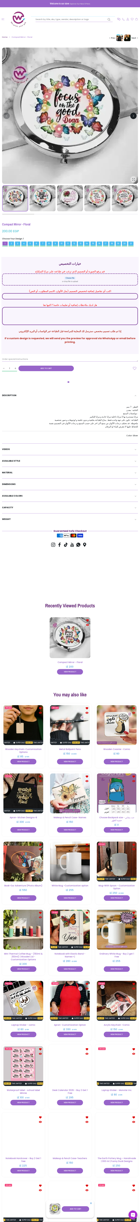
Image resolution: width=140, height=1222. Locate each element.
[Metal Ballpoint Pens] (70, 725)
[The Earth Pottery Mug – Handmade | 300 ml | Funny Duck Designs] (117, 1134)
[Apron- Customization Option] (70, 1001)
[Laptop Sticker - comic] (23, 1001)
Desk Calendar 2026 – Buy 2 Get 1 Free (70, 1091)
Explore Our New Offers (80, 4)
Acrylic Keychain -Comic (117, 1024)
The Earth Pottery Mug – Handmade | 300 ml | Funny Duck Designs (116, 1160)
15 (93, 243)
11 (67, 243)
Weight (6, 519)
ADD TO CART (75, 1209)
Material (7, 472)
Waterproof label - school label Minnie (23, 1091)
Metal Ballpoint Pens (70, 749)
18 (112, 243)
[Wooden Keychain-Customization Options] (23, 725)
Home (5, 37)
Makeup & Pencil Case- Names (70, 817)
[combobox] (74, 19)
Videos (6, 449)
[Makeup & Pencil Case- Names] (70, 793)
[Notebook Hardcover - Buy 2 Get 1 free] (23, 1134)
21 (131, 243)
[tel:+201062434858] (123, 19)
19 (118, 243)
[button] (118, 19)
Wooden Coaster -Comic (116, 749)
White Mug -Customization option (70, 885)
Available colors (12, 495)
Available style (11, 460)
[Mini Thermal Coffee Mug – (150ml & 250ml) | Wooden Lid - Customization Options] (23, 930)
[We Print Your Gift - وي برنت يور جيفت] (18, 19)
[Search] (109, 19)
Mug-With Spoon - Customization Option (117, 887)
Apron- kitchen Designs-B (23, 817)
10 (61, 243)
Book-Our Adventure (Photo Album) (23, 885)
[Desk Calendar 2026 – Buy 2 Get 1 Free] (70, 1066)
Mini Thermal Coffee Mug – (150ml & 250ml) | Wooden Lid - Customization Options (23, 956)
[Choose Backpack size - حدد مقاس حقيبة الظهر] (117, 793)
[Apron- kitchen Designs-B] (23, 793)
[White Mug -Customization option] (70, 861)
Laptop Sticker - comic (23, 1024)
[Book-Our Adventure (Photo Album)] (23, 861)
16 (99, 243)
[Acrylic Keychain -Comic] (117, 1001)
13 (80, 243)
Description (9, 395)
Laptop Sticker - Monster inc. (117, 1090)
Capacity (7, 507)
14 (87, 243)
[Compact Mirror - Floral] (70, 637)
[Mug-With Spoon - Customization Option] (117, 861)
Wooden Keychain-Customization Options (23, 751)
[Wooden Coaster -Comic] (117, 725)
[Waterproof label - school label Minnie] (23, 1066)
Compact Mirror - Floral (70, 662)
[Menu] (3, 19)
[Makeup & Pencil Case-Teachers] (70, 1134)
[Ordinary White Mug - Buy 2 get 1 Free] (117, 930)
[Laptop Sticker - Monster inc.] (117, 1066)
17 (106, 243)
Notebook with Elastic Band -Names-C (70, 955)
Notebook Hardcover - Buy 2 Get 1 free (23, 1160)
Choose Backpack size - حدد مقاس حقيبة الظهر (116, 819)
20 (124, 243)
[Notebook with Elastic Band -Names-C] (70, 930)
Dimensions (9, 484)
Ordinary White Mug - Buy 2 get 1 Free (116, 955)
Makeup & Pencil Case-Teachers (70, 1158)
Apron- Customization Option (70, 1024)
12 (74, 243)
